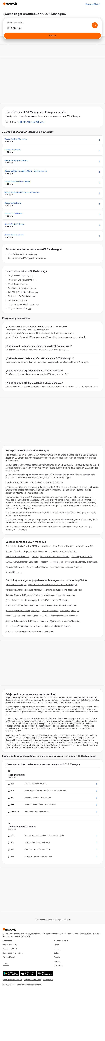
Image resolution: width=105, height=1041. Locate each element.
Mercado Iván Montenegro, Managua (61, 616)
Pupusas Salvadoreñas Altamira (54, 557)
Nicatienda (92, 562)
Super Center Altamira (75, 562)
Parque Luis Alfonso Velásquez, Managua (24, 590)
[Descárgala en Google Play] (10, 973)
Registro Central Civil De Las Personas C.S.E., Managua (52, 585)
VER (35, 254)
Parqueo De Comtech (15, 567)
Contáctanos (48, 980)
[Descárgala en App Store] (28, 973)
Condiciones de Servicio (12, 980)
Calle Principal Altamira (63, 546)
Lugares (57, 949)
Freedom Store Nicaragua (51, 562)
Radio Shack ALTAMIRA (28, 546)
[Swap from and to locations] (95, 25)
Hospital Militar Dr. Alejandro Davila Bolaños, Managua (29, 631)
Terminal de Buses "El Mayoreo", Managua (63, 590)
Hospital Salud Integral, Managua (52, 600)
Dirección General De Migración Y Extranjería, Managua (30, 595)
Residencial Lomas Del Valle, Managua (23, 610)
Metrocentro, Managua (16, 585)
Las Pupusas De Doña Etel (63, 551)
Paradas (57, 957)
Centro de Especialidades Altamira (66, 567)
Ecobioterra (11, 546)
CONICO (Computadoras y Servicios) (22, 562)
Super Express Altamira (81, 557)
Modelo (35, 557)
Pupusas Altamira (14, 551)
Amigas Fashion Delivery (37, 567)
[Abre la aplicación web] (45, 973)
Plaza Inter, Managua (65, 595)
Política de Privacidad (32, 980)
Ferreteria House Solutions (17, 557)
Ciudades (57, 961)
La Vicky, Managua (50, 610)
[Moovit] (10, 4)
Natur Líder (46, 546)
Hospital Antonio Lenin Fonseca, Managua (24, 616)
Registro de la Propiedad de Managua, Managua (27, 621)
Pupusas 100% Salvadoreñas (37, 551)
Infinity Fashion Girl (84, 546)
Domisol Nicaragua (14, 572)
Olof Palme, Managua (69, 610)
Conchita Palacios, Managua (57, 626)
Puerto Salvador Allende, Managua (21, 600)
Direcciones (58, 965)
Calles (56, 953)
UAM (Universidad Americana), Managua (58, 605)
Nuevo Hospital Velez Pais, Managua (22, 605)
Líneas (56, 945)
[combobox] (52, 23)
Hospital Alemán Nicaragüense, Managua (24, 626)
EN (6, 963)
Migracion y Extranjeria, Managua (64, 621)
